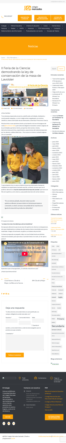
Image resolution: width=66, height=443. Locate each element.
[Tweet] (4, 294)
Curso (46, 26)
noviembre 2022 (57, 168)
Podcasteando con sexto (34, 31)
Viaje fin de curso (55, 350)
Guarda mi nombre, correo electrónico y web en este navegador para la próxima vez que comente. (23, 327)
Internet (54, 300)
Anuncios (31, 28)
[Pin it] (6, 294)
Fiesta (53, 282)
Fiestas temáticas (57, 286)
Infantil (54, 196)
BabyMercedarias (57, 190)
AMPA (22, 28)
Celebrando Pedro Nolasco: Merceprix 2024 (58, 88)
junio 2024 (55, 141)
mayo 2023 (55, 159)
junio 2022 (55, 172)
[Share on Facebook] (1, 294)
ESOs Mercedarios (17, 108)
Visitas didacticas (55, 353)
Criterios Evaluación (32, 26)
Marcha (53, 308)
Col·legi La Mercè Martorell (53, 401)
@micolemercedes (9, 125)
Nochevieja (54, 311)
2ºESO (53, 246)
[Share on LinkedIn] (8, 294)
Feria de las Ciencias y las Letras (57, 278)
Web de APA (48, 410)
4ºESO (58, 246)
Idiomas (54, 194)
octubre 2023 (56, 155)
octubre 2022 (56, 170)
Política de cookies (57, 436)
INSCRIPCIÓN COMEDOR (25, 18)
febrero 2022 (56, 179)
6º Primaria (54, 249)
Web (33, 317)
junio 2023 (55, 157)
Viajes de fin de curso (58, 92)
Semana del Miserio (56, 339)
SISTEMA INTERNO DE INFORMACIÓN (54, 417)
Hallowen (61, 293)
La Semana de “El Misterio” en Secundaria (57, 96)
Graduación (60, 290)
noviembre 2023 (57, 152)
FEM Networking (44, 28)
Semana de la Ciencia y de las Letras (58, 334)
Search (61, 68)
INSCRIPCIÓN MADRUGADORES (42, 18)
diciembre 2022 (57, 166)
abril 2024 (55, 146)
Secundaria (30, 108)
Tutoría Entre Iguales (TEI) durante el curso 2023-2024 (58, 81)
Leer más (7, 417)
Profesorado (56, 207)
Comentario (10, 333)
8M (59, 249)
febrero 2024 (56, 148)
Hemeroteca (56, 26)
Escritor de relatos (57, 131)
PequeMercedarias (58, 203)
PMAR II (53, 318)
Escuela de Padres (53, 31)
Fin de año (54, 290)
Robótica (53, 322)
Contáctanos (42, 378)
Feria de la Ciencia (56, 273)
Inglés (60, 297)
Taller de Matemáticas (56, 346)
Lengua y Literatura (56, 304)
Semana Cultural (56, 329)
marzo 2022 (55, 176)
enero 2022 (55, 181)
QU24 (13, 438)
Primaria (54, 205)
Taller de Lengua (55, 342)
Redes (13, 28)
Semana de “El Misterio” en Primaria (56, 103)
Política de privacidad (44, 436)
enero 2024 (55, 150)
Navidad (59, 308)
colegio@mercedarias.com (58, 1)
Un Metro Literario (58, 133)
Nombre (9, 317)
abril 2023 (55, 161)
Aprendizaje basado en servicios (57, 255)
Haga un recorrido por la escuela (58, 379)
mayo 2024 (55, 144)
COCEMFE (54, 263)
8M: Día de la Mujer (38, 280)
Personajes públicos (56, 315)
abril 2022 (55, 174)
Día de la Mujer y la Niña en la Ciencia (58, 268)
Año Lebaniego (55, 259)
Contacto (57, 28)
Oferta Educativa (16, 26)
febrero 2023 (56, 163)
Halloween (54, 293)
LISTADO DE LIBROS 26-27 (58, 18)
